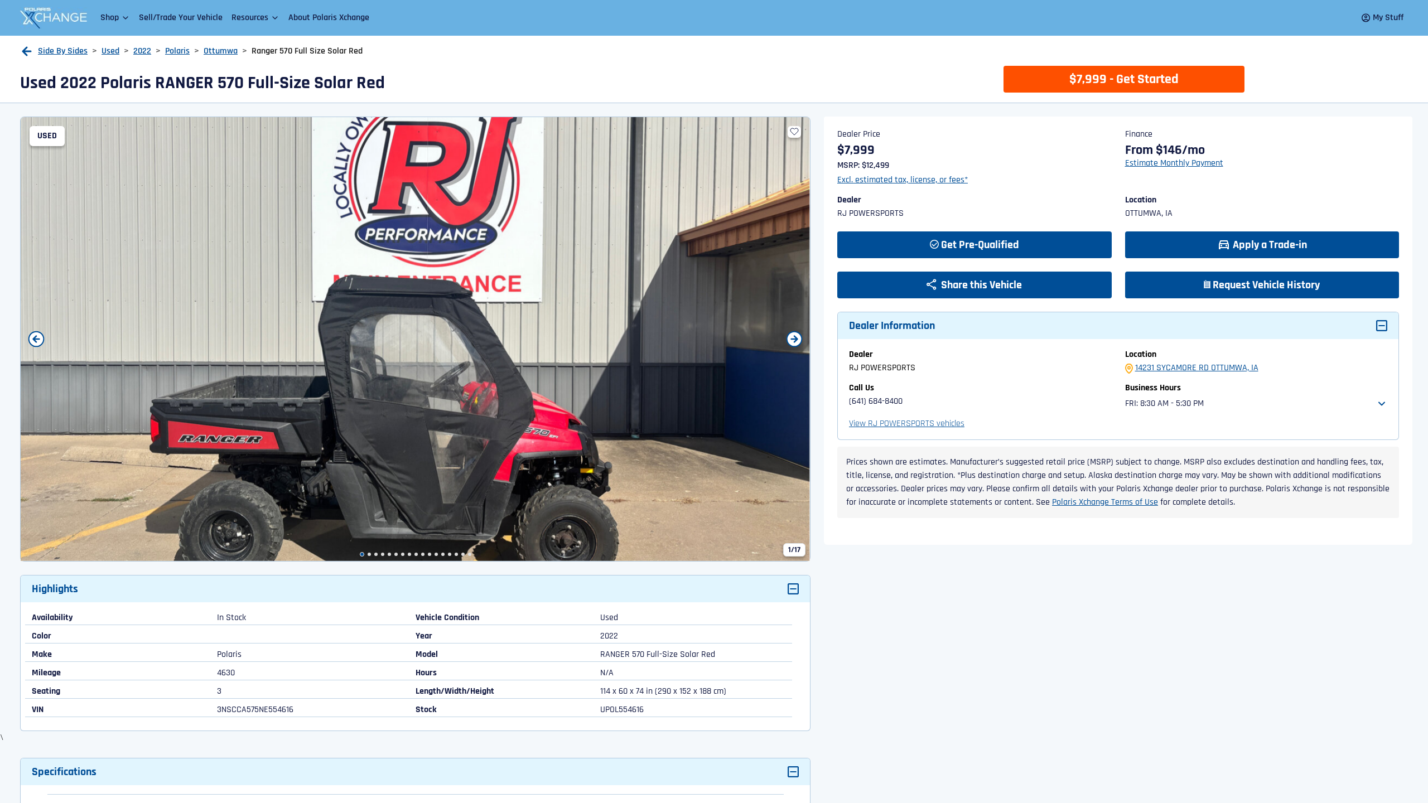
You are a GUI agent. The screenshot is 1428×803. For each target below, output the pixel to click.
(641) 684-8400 (876, 401)
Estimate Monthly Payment (1174, 163)
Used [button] (110, 51)
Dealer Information (892, 325)
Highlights (55, 589)
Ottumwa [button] (221, 51)
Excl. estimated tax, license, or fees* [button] (902, 180)
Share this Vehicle (980, 285)
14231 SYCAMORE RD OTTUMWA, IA (1196, 368)
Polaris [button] (177, 51)
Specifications (64, 772)
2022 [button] (142, 51)
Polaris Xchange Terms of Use (1105, 502)
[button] (115, 17)
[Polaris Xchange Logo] (53, 17)
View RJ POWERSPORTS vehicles (906, 423)
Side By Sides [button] (63, 51)
